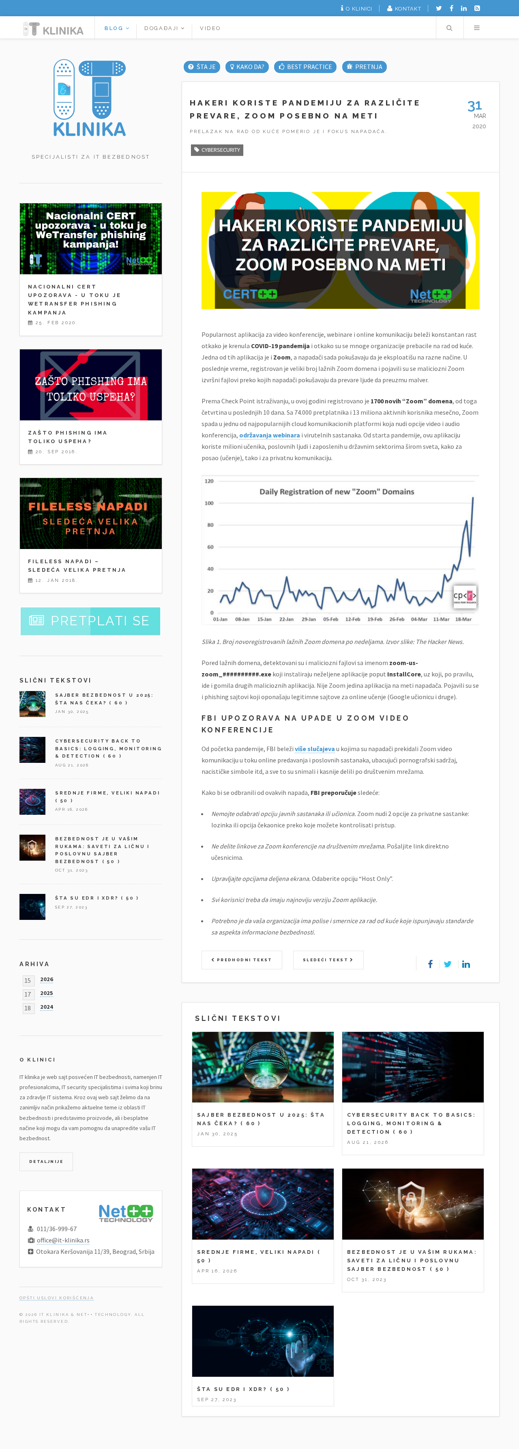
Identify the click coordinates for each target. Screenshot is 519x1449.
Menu (477, 27)
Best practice (309, 66)
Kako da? (250, 66)
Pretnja (368, 66)
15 (27, 979)
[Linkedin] (464, 8)
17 (27, 993)
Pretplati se (100, 620)
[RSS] (477, 8)
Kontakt (408, 9)
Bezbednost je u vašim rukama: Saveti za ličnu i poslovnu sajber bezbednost (412, 1260)
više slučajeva (315, 749)
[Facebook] (451, 8)
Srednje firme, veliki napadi (256, 1252)
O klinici (359, 9)
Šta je (206, 66)
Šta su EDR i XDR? (232, 1389)
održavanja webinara (269, 435)
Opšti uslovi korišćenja (56, 1298)
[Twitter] (439, 8)
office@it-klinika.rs (63, 1240)
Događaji (162, 28)
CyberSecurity (221, 149)
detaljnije (46, 1161)
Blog (115, 28)
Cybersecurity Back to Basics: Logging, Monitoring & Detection (411, 1123)
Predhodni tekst (243, 960)
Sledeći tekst (326, 960)
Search (449, 27)
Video (210, 28)
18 (27, 1007)
